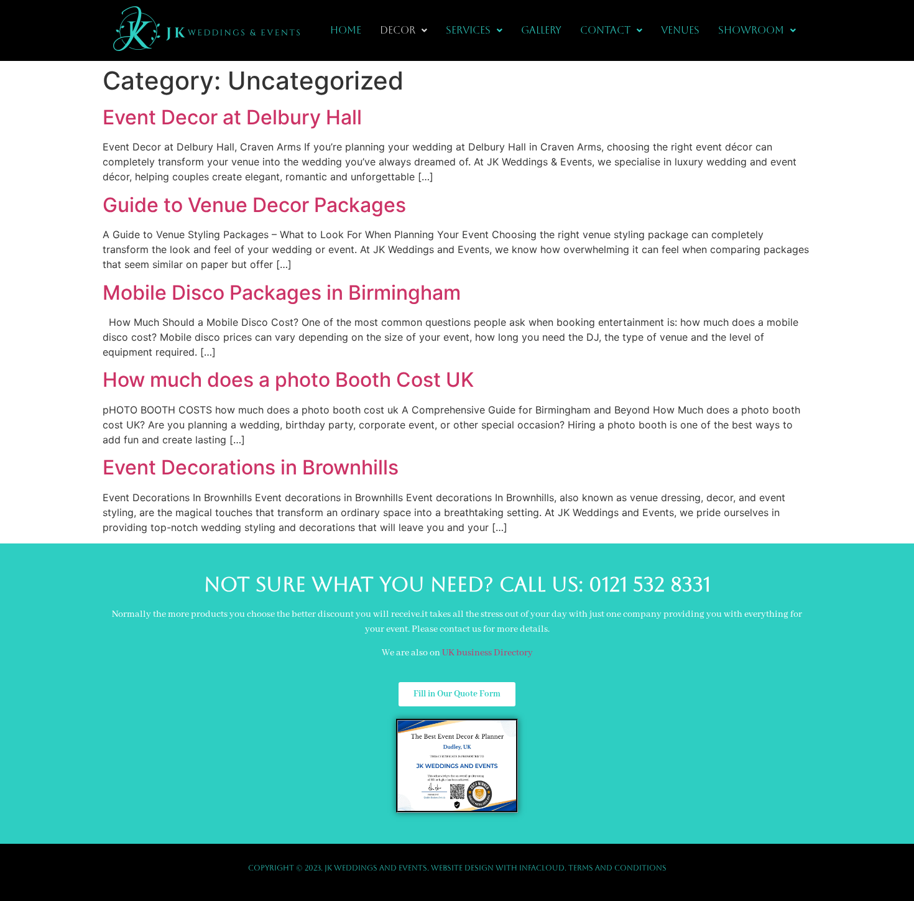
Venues (680, 30)
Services (468, 30)
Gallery (541, 30)
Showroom (751, 30)
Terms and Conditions (617, 868)
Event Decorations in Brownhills (251, 467)
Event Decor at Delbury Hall (232, 117)
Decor (397, 30)
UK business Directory (487, 652)
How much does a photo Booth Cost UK (288, 379)
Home (345, 30)
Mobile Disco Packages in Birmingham (282, 292)
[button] (403, 30)
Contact (605, 30)
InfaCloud (542, 868)
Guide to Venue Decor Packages (254, 205)
